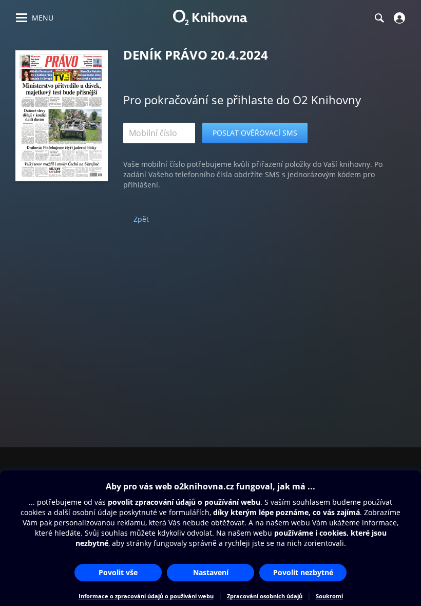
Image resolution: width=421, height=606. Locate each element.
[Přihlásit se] (398, 18)
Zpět (141, 219)
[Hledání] (379, 18)
